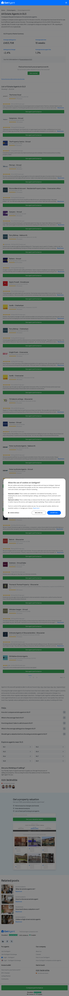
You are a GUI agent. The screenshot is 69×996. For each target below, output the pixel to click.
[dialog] (34, 498)
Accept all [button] (54, 512)
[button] (13, 513)
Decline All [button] (39, 512)
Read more (36, 508)
